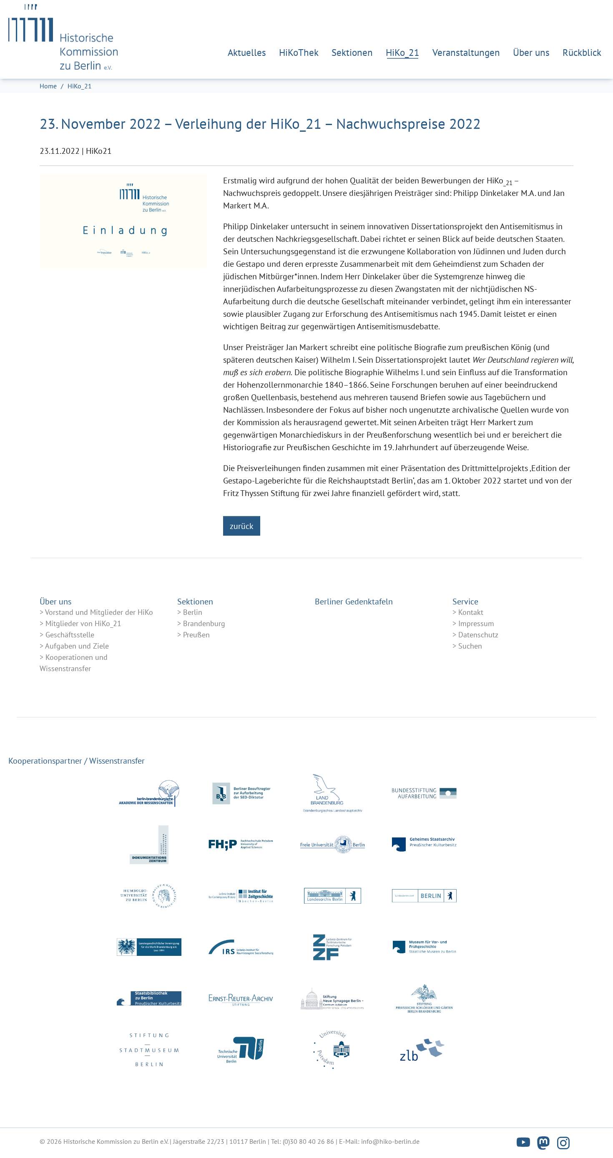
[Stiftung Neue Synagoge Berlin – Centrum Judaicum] (332, 998)
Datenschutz (478, 634)
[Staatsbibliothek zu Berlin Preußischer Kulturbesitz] (149, 998)
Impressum (476, 623)
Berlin (192, 612)
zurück (242, 526)
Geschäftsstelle (69, 634)
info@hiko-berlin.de (390, 1141)
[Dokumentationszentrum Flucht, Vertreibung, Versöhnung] (149, 844)
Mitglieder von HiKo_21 (83, 623)
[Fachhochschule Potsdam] (241, 844)
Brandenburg (204, 623)
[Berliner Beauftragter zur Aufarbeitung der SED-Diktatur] (241, 793)
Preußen (196, 634)
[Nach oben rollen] (592, 1137)
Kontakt (470, 612)
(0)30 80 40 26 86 (308, 1141)
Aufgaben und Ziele (77, 646)
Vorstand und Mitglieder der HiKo (99, 612)
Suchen (470, 646)
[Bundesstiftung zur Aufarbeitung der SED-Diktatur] (424, 793)
